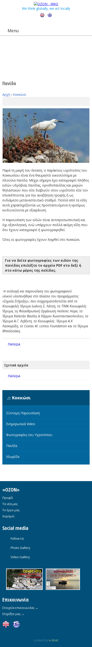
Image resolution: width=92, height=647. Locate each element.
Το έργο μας (11, 510)
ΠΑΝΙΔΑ (14, 344)
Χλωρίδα (12, 456)
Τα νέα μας (10, 504)
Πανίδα (11, 445)
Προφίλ (7, 498)
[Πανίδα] (46, 135)
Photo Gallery (20, 548)
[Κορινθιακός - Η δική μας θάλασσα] (61, 579)
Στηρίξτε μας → (13, 614)
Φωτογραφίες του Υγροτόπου (29, 435)
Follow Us (17, 538)
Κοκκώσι (19, 94)
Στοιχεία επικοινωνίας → (20, 608)
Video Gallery (20, 557)
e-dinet (53, 640)
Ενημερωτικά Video (20, 424)
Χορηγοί (8, 516)
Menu (13, 30)
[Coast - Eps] (24, 579)
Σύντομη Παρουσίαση (23, 413)
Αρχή (6, 94)
